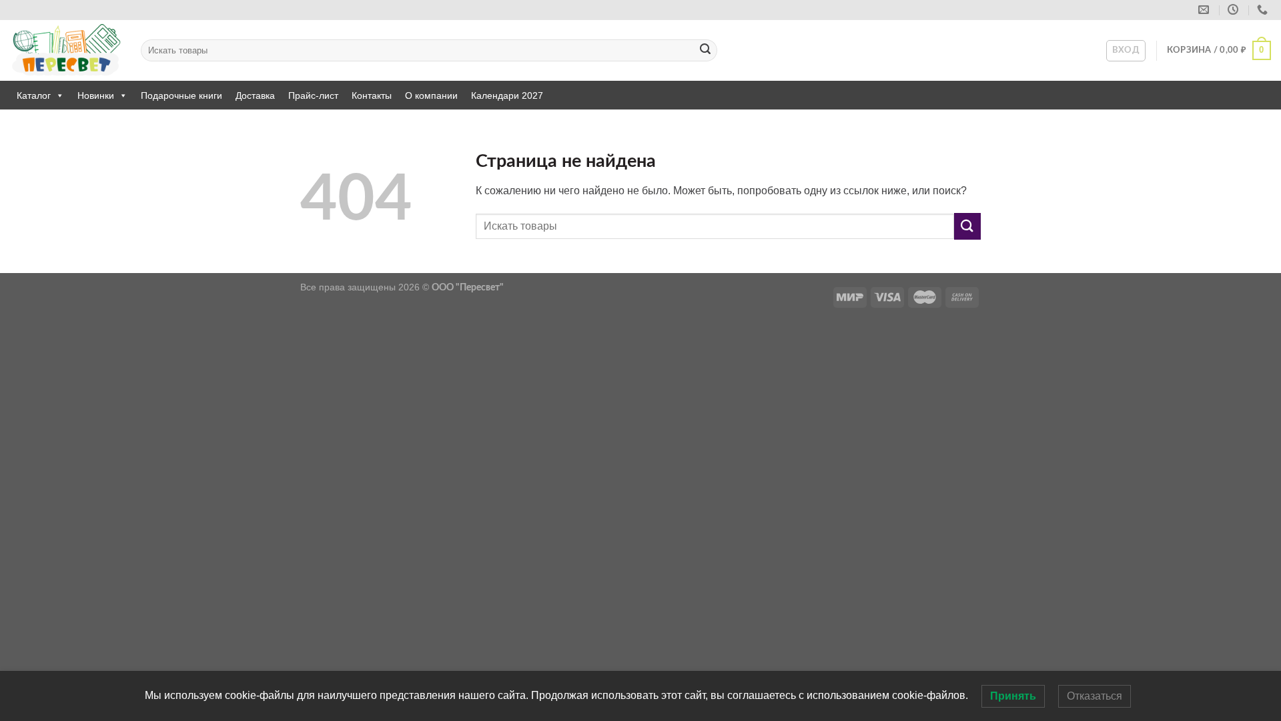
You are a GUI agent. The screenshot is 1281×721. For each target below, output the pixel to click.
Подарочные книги (181, 95)
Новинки (95, 95)
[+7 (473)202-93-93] (1264, 9)
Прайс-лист (313, 95)
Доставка (255, 95)
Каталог (34, 95)
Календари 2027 (507, 95)
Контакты (372, 95)
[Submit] (705, 50)
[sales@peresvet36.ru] (1205, 9)
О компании (431, 95)
